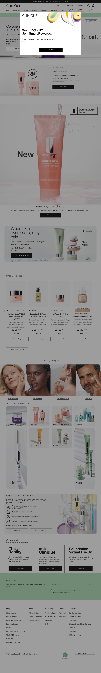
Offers (8, 628)
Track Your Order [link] (63, 1)
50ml (11, 310)
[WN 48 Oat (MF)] (78, 310)
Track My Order (80, 5)
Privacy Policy (66, 592)
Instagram (62, 617)
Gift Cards (10, 638)
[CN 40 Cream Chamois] (76, 310)
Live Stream (73, 620)
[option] (20, 559)
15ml (55, 310)
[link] (16, 294)
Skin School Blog (75, 613)
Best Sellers (73, 631)
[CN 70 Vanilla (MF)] (88, 310)
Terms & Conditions (36, 617)
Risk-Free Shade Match (14, 620)
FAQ (46, 624)
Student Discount (12, 635)
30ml (61, 310)
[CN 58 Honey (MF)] (84, 310)
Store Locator (11, 613)
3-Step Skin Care (75, 635)
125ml (17, 310)
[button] (93, 5)
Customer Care (50, 617)
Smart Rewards (68, 5)
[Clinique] (13, 6)
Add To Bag (17, 339)
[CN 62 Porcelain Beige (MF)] (86, 310)
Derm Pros (72, 628)
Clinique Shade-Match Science (80, 624)
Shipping (48, 620)
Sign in (59, 5)
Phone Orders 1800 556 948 (16, 631)
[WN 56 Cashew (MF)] (82, 310)
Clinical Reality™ (75, 617)
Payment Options (12, 624)
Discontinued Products (14, 642)
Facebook (62, 613)
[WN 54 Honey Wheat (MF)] (80, 310)
